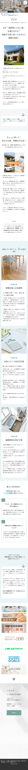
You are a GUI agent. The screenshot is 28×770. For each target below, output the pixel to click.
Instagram (14, 679)
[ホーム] (1, 14)
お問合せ (14, 713)
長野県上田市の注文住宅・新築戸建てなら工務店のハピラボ (14, 761)
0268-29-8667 (15, 694)
